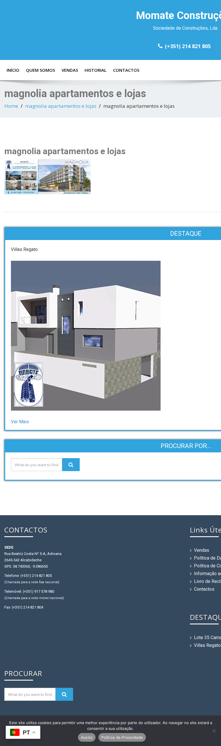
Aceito (87, 737)
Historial (95, 70)
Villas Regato (207, 645)
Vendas (70, 70)
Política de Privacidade (122, 737)
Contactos (126, 70)
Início (13, 70)
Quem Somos (40, 70)
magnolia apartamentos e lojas (60, 106)
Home (11, 106)
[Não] (214, 731)
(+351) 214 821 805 (188, 46)
